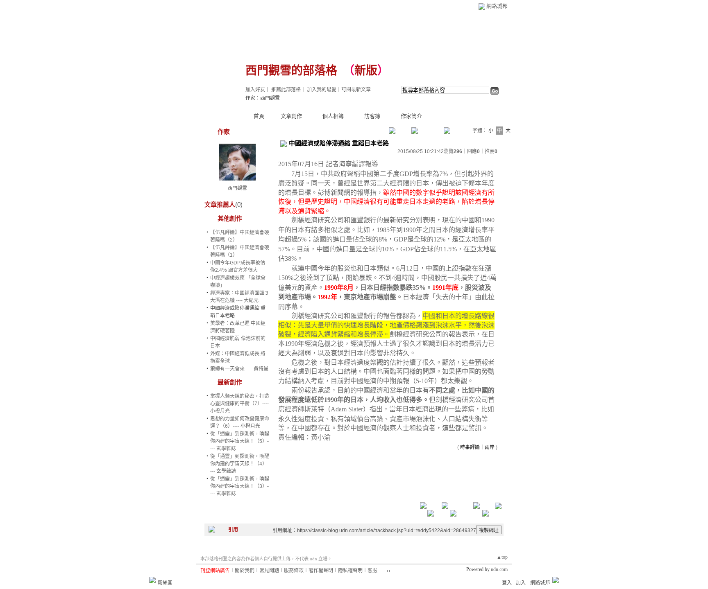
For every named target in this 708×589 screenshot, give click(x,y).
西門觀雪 (237, 188)
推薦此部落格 (286, 90)
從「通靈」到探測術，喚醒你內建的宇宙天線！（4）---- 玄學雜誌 (239, 464)
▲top (502, 557)
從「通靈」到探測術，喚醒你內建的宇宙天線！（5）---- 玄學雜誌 (239, 441)
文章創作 (291, 116)
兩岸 (490, 447)
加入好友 (255, 90)
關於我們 (244, 570)
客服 (372, 570)
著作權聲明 (321, 570)
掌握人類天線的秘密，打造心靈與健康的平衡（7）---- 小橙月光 (239, 403)
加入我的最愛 (321, 90)
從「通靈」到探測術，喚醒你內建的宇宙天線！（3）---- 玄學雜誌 (239, 486)
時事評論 (470, 447)
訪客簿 (372, 116)
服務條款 (294, 570)
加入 (521, 583)
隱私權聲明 (350, 570)
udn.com (499, 569)
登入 (507, 583)
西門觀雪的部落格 (291, 70)
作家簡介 (411, 116)
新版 (365, 70)
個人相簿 (333, 116)
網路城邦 (497, 6)
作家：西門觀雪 (262, 98)
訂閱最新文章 (356, 90)
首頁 (259, 116)
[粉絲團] (152, 580)
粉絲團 (165, 583)
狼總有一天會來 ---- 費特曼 (239, 369)
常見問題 (269, 570)
